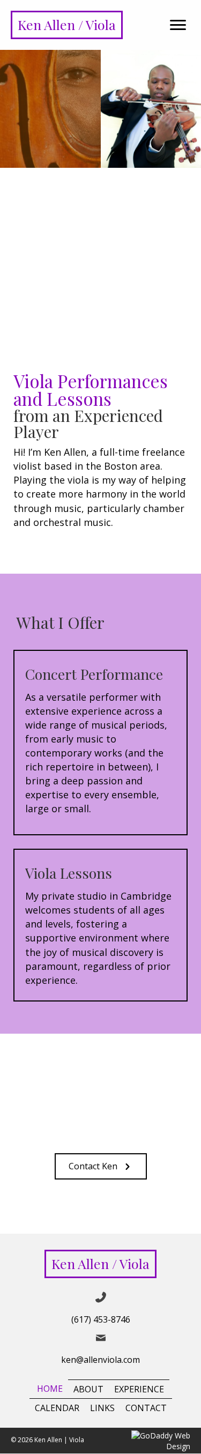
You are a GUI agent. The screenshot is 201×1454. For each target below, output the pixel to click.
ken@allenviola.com (100, 1360)
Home (50, 1389)
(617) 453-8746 (100, 1320)
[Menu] (178, 25)
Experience (139, 1389)
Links (102, 1408)
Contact (146, 1408)
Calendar (57, 1408)
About (88, 1389)
